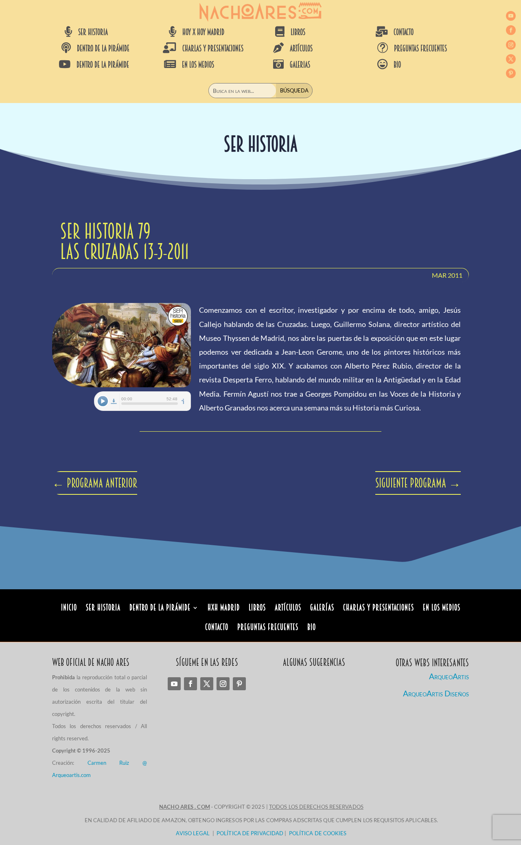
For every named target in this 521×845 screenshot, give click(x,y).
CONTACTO (404, 32)
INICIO (69, 608)
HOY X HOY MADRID (203, 32)
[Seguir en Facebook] (511, 30)
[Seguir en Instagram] (511, 45)
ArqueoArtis (449, 676)
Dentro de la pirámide (159, 608)
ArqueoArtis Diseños (436, 693)
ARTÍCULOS (301, 48)
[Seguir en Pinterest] (511, 73)
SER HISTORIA (93, 32)
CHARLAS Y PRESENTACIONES (212, 48)
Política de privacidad (250, 833)
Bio (311, 628)
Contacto (216, 628)
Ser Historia (103, 608)
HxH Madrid (224, 608)
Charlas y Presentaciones (378, 608)
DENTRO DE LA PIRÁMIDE (103, 48)
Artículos (288, 608)
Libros (257, 608)
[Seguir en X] (511, 59)
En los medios (441, 608)
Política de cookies (318, 833)
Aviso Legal (193, 833)
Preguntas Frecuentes (267, 628)
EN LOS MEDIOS (198, 65)
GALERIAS (300, 65)
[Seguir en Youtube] (511, 16)
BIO (397, 65)
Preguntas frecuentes (420, 48)
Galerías (322, 608)
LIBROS (298, 32)
